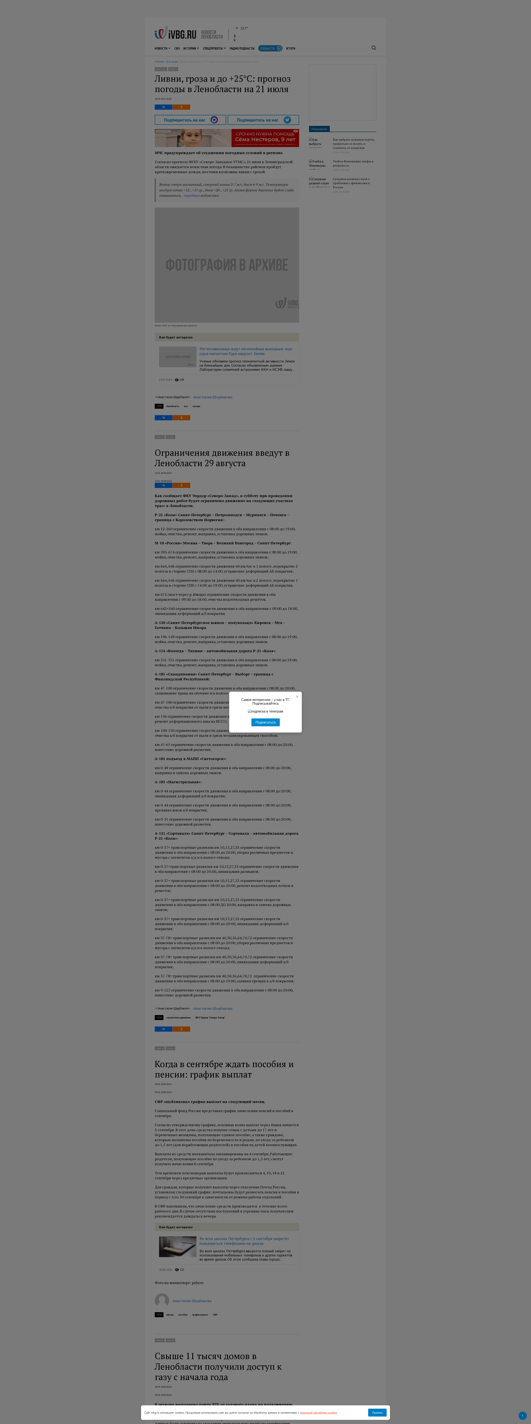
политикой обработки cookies (318, 1412)
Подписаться (266, 722)
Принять (377, 1412)
